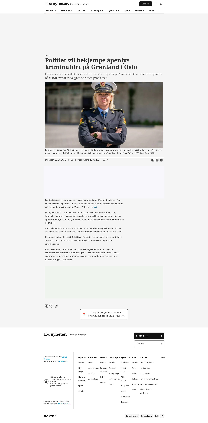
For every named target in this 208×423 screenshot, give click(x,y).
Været (123, 391)
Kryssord (135, 384)
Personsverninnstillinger (149, 379)
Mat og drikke (114, 379)
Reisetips (112, 368)
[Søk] (161, 4)
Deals (111, 384)
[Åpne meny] (155, 3)
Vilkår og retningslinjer (148, 384)
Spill (126, 10)
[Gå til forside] (91, 4)
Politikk (81, 391)
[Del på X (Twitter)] (157, 160)
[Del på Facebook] (153, 160)
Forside (81, 362)
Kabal (134, 389)
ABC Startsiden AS (64, 403)
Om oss (138, 10)
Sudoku (135, 379)
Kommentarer (93, 368)
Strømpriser (125, 396)
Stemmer (65, 10)
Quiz (133, 368)
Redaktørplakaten (59, 379)
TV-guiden (125, 386)
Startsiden (125, 362)
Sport (80, 386)
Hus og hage (114, 373)
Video (151, 10)
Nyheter (50, 10)
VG (95, 207)
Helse (102, 377)
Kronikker (91, 373)
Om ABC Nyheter (147, 362)
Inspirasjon (96, 10)
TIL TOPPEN (49, 416)
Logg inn (145, 4)
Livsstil (80, 10)
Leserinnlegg (93, 379)
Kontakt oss (141, 335)
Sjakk (134, 373)
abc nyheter (133, 416)
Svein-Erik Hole (62, 361)
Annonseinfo (145, 373)
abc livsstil (148, 416)
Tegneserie (125, 402)
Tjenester (113, 10)
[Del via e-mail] (161, 160)
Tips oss (140, 343)
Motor (102, 382)
